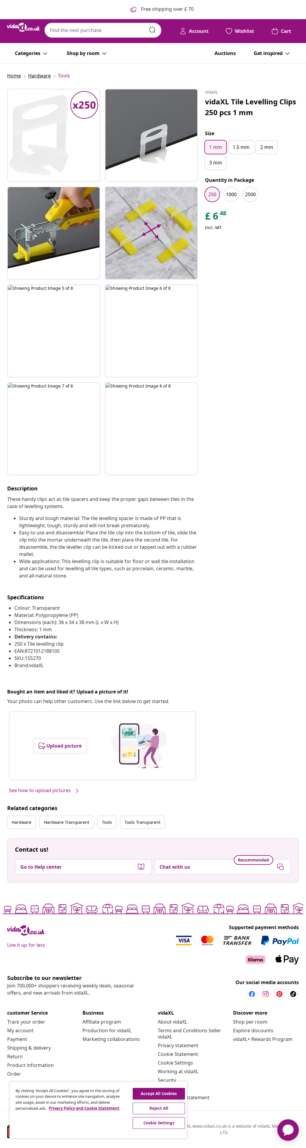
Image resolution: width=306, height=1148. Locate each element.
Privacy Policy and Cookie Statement (84, 1108)
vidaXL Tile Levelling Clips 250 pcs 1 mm (250, 107)
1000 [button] (231, 194)
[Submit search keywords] (152, 30)
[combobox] (103, 30)
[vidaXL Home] (23, 27)
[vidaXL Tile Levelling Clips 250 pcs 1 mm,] (54, 135)
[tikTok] (293, 994)
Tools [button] (107, 822)
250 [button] (212, 194)
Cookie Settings (175, 1062)
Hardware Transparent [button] (66, 822)
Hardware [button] (21, 822)
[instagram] (266, 994)
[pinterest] (279, 994)
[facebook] (252, 994)
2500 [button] (250, 194)
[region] (98, 1110)
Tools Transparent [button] (142, 822)
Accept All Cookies (159, 1093)
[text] (216, 217)
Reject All (158, 1108)
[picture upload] (139, 745)
